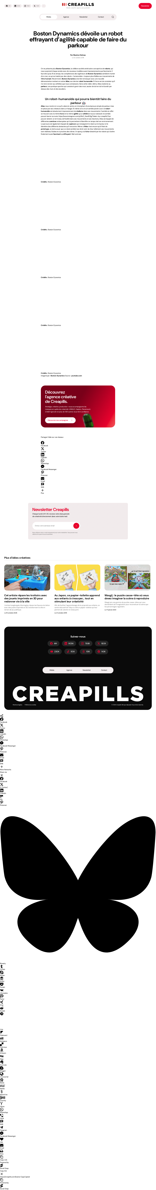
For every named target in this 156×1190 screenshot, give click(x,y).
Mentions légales (17, 705)
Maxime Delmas (79, 55)
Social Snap (4, 1168)
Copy (25, 1177)
